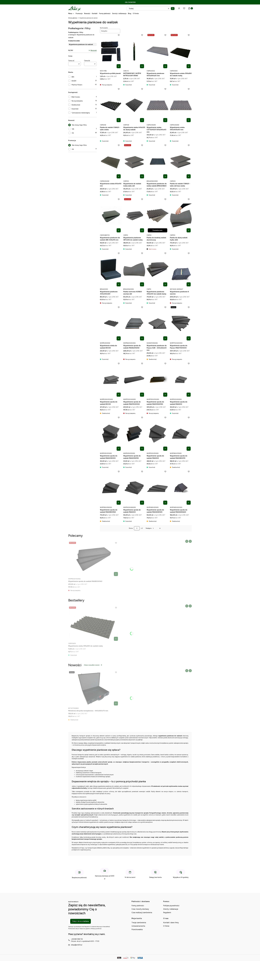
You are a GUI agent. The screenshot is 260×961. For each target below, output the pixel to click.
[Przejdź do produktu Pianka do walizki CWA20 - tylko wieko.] (111, 105)
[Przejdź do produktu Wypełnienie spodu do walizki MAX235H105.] (111, 434)
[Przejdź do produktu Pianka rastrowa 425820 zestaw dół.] (134, 269)
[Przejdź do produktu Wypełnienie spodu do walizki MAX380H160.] (111, 488)
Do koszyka (119, 66)
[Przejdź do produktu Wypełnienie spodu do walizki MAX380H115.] (181, 434)
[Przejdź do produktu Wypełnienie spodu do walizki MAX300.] (157, 434)
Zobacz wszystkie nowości (92, 665)
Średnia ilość (76, 105)
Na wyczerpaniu (77, 101)
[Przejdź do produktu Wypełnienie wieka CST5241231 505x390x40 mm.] (157, 105)
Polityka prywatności (171, 906)
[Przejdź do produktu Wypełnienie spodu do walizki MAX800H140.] (93, 559)
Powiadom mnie (157, 230)
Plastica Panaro (77, 85)
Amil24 (74, 81)
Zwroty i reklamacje (170, 909)
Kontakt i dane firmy (171, 923)
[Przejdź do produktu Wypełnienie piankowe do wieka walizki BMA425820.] (157, 161)
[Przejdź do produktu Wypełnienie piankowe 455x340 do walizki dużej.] (157, 269)
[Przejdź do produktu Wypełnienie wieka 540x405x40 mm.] (181, 105)
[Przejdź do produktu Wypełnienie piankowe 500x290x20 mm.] (157, 51)
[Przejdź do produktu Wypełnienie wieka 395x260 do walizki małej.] (181, 51)
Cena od (71, 61)
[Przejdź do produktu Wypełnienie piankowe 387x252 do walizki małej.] (134, 215)
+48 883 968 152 (77, 939)
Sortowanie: (104, 28)
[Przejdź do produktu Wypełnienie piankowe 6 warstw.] (181, 269)
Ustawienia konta (138, 926)
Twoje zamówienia (139, 923)
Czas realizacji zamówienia (142, 912)
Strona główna (72, 18)
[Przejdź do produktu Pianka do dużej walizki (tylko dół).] (181, 215)
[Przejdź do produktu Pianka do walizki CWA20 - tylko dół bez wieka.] (181, 161)
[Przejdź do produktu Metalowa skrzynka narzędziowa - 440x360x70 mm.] (93, 688)
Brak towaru (76, 97)
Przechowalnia (137, 929)
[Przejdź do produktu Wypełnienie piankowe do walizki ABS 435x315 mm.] (111, 215)
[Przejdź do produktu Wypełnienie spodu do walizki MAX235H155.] (134, 434)
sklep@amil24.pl (76, 945)
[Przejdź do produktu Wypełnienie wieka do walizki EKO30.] (111, 323)
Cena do (87, 61)
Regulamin (167, 912)
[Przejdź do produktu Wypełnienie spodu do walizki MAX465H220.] (181, 488)
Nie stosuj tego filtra (79, 125)
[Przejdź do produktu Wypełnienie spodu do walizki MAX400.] (134, 488)
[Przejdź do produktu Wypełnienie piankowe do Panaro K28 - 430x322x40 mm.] (157, 323)
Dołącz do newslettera (80, 921)
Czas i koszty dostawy (140, 909)
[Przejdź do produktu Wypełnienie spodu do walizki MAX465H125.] (157, 488)
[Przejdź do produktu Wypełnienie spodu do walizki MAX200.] (181, 380)
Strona (131, 528)
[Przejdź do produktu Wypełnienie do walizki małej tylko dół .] (134, 161)
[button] (172, 8)
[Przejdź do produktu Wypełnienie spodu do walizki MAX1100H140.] (134, 380)
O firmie (166, 926)
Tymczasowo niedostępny (81, 113)
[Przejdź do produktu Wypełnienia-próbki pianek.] (111, 51)
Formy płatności (138, 906)
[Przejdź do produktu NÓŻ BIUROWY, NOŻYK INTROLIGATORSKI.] (134, 51)
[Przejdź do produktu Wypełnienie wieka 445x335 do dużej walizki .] (134, 105)
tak (73, 129)
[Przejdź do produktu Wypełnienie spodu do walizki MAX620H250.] (134, 323)
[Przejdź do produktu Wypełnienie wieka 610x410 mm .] (111, 161)
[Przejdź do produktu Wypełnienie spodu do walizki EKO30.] (111, 380)
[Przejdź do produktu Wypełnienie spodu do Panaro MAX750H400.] (181, 323)
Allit (73, 77)
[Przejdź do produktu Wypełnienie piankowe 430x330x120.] (111, 269)
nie (73, 133)
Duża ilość (75, 109)
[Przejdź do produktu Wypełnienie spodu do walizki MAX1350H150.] (157, 380)
